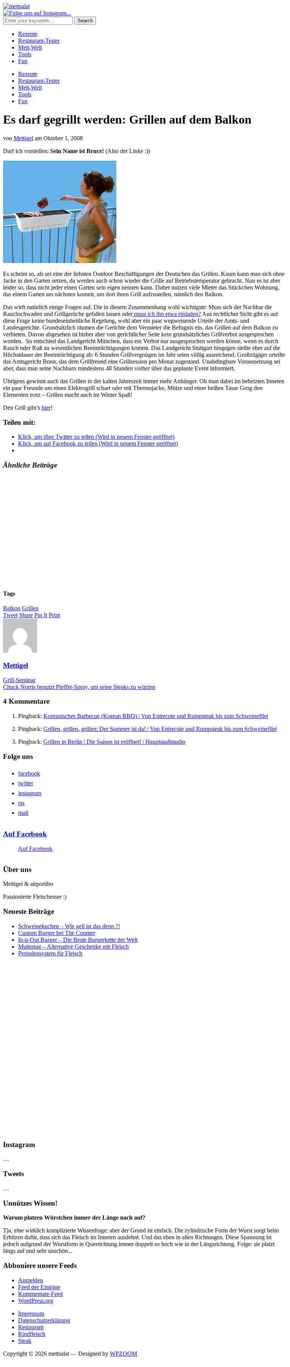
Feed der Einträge (39, 1287)
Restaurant (30, 1327)
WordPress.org (35, 1300)
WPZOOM (123, 1353)
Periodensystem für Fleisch (50, 953)
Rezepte (27, 34)
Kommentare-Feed (40, 1294)
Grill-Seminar (19, 680)
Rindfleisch (31, 1334)
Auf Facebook (25, 834)
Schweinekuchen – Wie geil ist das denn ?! (69, 926)
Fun (23, 61)
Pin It (40, 615)
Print (54, 615)
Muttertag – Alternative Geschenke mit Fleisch (73, 946)
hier (46, 407)
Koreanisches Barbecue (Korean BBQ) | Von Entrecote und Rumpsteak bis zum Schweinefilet (155, 716)
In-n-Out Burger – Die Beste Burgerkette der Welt (77, 940)
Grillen (30, 608)
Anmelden (30, 1280)
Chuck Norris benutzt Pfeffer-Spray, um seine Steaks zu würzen (79, 687)
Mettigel (23, 138)
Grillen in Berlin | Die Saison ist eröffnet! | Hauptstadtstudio (114, 741)
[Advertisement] (145, 529)
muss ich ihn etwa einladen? (167, 314)
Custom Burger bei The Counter (56, 933)
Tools (24, 54)
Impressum (31, 1313)
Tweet (10, 615)
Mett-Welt (30, 47)
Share (26, 615)
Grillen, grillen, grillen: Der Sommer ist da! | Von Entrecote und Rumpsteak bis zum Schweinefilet (160, 729)
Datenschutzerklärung (44, 1320)
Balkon (11, 608)
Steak (24, 1341)
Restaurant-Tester (39, 40)
